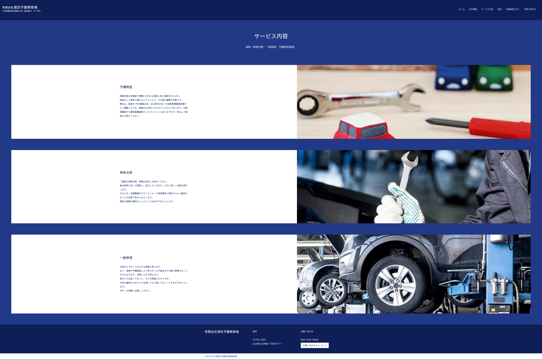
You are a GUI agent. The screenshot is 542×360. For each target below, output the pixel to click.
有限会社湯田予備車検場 (222, 331)
